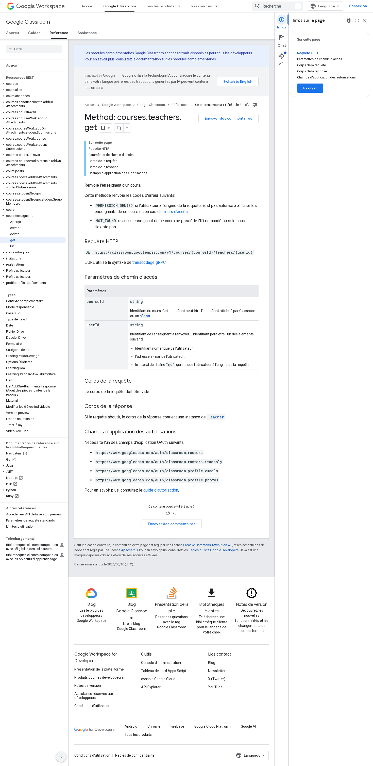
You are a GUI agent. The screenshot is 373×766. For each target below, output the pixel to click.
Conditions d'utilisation (92, 706)
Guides (34, 32)
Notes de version (87, 685)
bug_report (349, 21)
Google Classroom (119, 6)
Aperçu (12, 32)
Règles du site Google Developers (214, 550)
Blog (211, 663)
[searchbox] (34, 49)
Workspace (50, 6)
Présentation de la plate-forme (99, 669)
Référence (59, 32)
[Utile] (247, 105)
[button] (33, 84)
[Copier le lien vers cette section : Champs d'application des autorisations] (181, 432)
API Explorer (151, 687)
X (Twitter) (216, 679)
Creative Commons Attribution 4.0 (207, 545)
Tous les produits (160, 6)
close (365, 21)
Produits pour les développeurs (99, 677)
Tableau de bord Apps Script (163, 671)
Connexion (358, 6)
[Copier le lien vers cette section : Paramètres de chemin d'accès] (162, 277)
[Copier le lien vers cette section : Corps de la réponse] (137, 407)
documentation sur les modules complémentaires (176, 59)
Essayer (310, 88)
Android (131, 726)
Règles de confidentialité (135, 755)
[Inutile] (255, 105)
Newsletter (217, 671)
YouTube (215, 687)
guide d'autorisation (160, 490)
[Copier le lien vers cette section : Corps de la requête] (137, 381)
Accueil (87, 6)
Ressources (201, 6)
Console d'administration (161, 663)
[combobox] (277, 6)
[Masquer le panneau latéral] (61, 757)
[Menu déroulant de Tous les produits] (181, 6)
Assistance (87, 32)
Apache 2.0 (129, 550)
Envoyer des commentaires (228, 118)
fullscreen (357, 21)
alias (145, 315)
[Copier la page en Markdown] (119, 128)
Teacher (216, 417)
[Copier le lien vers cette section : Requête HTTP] (123, 242)
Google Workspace (116, 105)
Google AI (248, 726)
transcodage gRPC (149, 262)
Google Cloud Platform (212, 726)
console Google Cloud (158, 679)
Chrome (153, 726)
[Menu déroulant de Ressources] (218, 6)
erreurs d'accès (174, 211)
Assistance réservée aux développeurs (94, 696)
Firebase (177, 726)
